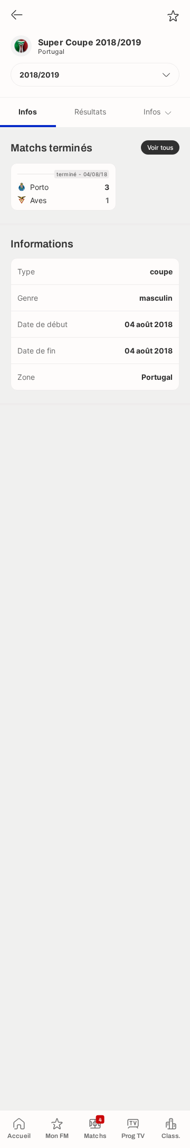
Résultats (90, 111)
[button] (95, 74)
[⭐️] (173, 15)
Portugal (51, 51)
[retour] (17, 15)
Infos (27, 111)
